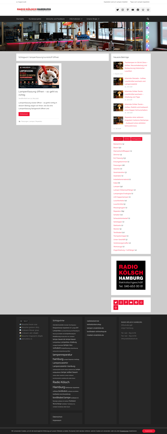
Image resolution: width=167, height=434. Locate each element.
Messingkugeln (119, 208)
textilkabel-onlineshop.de (96, 331)
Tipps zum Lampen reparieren (139, 2)
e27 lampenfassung (68, 333)
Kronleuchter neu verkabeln (67, 336)
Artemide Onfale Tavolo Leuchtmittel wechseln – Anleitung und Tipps (134, 94)
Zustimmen (148, 431)
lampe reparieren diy (70, 369)
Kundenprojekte (35, 19)
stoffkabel (55, 391)
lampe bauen (71, 339)
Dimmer (116, 155)
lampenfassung (65, 348)
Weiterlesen (24, 114)
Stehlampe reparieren (72, 387)
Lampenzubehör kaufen (58, 369)
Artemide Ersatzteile (58, 325)
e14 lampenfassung (66, 330)
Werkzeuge (117, 247)
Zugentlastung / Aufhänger (123, 250)
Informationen (74, 19)
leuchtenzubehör (57, 378)
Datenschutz (57, 417)
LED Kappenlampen (121, 197)
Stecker (116, 229)
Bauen (115, 148)
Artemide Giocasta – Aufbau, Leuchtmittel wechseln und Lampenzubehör (135, 81)
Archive (127, 139)
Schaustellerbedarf (120, 218)
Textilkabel (117, 232)
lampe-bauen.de (59, 339)
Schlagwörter (136, 139)
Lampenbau (56, 342)
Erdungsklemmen (120, 162)
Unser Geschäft (119, 239)
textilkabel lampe (62, 397)
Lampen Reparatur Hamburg (71, 359)
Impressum (57, 420)
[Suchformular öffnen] (148, 19)
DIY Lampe (73, 328)
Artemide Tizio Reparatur (70, 325)
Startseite (20, 19)
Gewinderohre (118, 172)
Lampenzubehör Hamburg (64, 366)
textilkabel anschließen (72, 391)
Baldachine (117, 144)
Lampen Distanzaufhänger (123, 190)
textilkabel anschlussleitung (61, 394)
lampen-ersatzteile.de (95, 328)
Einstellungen (124, 431)
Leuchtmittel (118, 204)
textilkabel (62, 391)
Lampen (32, 121)
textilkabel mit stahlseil (63, 401)
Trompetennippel (119, 236)
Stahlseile (117, 225)
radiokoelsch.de (93, 321)
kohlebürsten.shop (94, 324)
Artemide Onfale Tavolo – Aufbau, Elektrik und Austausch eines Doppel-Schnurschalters (136, 107)
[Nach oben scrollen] (163, 430)
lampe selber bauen (69, 372)
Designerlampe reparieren (61, 328)
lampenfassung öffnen (64, 351)
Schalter (116, 215)
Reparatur (38, 121)
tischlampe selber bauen (64, 406)
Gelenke (116, 169)
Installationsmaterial (121, 179)
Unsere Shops (92, 19)
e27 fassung (74, 330)
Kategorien (118, 139)
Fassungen (25, 121)
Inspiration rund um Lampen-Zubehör (116, 2)
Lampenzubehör (60, 363)
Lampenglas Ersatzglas (122, 193)
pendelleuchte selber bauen (68, 378)
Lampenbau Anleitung (69, 342)
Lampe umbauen (69, 375)
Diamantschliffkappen (121, 151)
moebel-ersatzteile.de (95, 335)
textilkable (64, 403)
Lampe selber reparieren (59, 375)
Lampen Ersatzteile (58, 345)
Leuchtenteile (118, 201)
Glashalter (117, 176)
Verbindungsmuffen (121, 243)
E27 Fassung (118, 158)
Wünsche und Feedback (55, 19)
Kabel (115, 183)
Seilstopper (117, 222)
